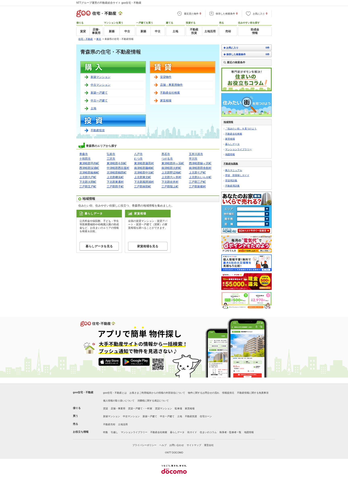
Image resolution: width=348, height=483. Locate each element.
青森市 (83, 154)
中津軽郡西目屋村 (118, 168)
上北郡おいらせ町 (200, 177)
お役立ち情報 (81, 431)
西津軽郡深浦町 (89, 168)
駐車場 (178, 408)
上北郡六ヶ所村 (171, 177)
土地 (93, 108)
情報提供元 (228, 392)
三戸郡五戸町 (87, 186)
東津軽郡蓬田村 (144, 163)
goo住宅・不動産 (83, 392)
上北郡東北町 (142, 177)
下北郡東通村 (115, 181)
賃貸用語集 (231, 180)
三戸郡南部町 (142, 186)
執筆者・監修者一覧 (230, 432)
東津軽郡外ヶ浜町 (173, 163)
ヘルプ (163, 445)
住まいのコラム (208, 432)
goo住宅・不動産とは (115, 392)
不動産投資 (98, 130)
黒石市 (166, 154)
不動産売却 (109, 424)
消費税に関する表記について (153, 400)
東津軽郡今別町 (116, 163)
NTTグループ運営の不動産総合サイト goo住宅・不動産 (108, 2)
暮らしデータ (232, 144)
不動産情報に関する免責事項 (252, 392)
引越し (114, 432)
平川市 (193, 158)
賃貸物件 (165, 77)
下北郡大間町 (87, 181)
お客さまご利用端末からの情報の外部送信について (157, 392)
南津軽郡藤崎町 (144, 168)
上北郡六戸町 (87, 177)
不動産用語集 (232, 185)
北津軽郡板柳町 (89, 172)
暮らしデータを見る (99, 246)
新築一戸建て (99, 92)
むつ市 (138, 158)
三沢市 (111, 158)
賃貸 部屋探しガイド (237, 175)
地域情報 (228, 122)
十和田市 (85, 158)
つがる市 (167, 158)
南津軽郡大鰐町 (171, 168)
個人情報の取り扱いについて (119, 400)
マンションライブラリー (238, 149)
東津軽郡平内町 (89, 163)
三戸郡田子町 (115, 186)
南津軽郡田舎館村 (200, 168)
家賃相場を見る (147, 246)
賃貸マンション (163, 408)
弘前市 (111, 154)
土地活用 (123, 424)
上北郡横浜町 (115, 177)
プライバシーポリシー (144, 445)
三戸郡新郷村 (197, 186)
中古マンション (100, 84)
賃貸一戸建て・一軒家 (140, 408)
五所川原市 (196, 154)
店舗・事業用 (118, 408)
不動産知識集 (231, 163)
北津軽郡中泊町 (144, 172)
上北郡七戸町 (197, 172)
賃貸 (105, 408)
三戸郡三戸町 (197, 181)
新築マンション (100, 77)
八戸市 (138, 154)
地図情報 (230, 154)
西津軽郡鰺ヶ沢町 (200, 163)
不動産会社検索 (170, 92)
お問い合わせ (176, 445)
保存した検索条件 (247, 54)
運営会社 (209, 445)
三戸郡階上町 (170, 186)
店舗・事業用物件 (171, 84)
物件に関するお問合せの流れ (203, 392)
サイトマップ (194, 445)
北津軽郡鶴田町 (116, 172)
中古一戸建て (99, 100)
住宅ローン (206, 416)
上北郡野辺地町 (171, 172)
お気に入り (247, 47)
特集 (105, 432)
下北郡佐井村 (170, 181)
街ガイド (192, 432)
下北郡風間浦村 (144, 181)
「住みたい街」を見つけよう (241, 128)
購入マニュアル (233, 170)
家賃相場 (165, 100)
